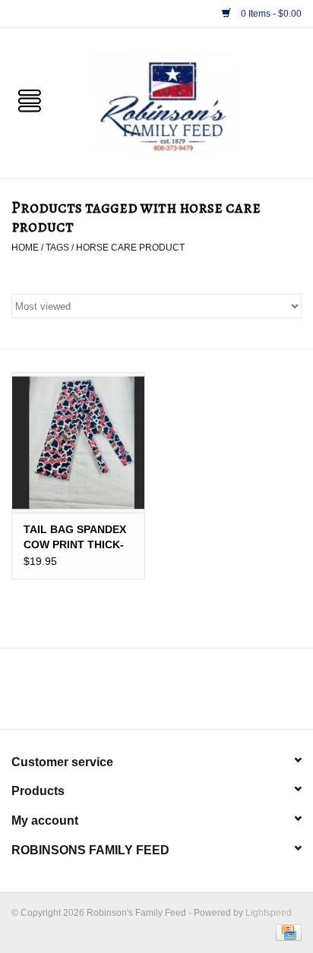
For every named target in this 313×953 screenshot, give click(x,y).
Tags (57, 247)
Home (25, 247)
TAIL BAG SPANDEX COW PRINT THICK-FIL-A (75, 537)
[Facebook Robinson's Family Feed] (143, 694)
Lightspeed (268, 912)
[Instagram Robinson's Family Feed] (170, 694)
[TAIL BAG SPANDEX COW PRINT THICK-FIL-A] (78, 442)
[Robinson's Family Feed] (186, 102)
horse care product (130, 247)
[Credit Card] (286, 931)
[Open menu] (29, 99)
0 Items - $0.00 (270, 13)
